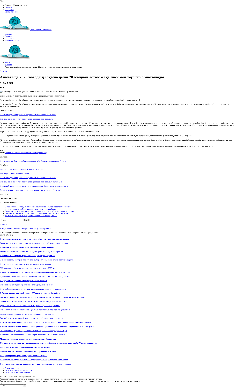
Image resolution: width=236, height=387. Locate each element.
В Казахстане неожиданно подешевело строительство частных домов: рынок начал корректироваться (45, 322)
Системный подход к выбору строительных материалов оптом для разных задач (33, 331)
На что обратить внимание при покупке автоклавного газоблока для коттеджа (33, 289)
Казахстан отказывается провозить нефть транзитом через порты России (32, 335)
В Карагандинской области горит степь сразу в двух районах (30, 209)
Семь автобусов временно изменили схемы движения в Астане (28, 351)
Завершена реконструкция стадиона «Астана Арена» (23, 356)
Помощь (8, 7)
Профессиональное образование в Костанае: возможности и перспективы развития (35, 276)
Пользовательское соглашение (17, 372)
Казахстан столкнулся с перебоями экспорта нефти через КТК (31, 216)
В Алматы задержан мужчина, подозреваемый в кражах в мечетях (28, 115)
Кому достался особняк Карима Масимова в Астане (21, 169)
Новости (8, 36)
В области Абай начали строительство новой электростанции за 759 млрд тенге (35, 272)
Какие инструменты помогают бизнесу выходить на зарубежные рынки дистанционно (41, 211)
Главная (8, 34)
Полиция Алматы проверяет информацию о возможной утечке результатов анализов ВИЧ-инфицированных (48, 343)
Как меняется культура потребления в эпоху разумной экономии (27, 285)
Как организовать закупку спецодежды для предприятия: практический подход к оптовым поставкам (42, 297)
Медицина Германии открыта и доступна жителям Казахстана (28, 339)
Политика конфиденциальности (18, 370)
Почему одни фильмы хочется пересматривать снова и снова (25, 264)
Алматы (3, 71)
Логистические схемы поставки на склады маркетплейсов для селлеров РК (36, 213)
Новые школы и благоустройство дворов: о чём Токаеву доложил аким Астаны (33, 161)
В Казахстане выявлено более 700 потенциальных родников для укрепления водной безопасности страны (47, 326)
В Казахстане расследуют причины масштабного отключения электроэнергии (38, 207)
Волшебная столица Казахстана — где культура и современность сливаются (34, 360)
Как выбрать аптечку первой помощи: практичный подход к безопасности (31, 318)
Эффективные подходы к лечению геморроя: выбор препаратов (27, 314)
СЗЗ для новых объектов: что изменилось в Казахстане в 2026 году (28, 268)
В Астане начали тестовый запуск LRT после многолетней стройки (30, 293)
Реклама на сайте (12, 12)
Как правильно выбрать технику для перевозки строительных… (27, 119)
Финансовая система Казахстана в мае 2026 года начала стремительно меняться (33, 301)
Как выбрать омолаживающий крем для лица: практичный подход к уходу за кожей (35, 310)
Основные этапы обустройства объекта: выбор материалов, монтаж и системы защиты (36, 260)
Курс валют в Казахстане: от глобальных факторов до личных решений (30, 306)
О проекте (9, 10)
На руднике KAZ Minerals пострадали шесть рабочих (23, 281)
